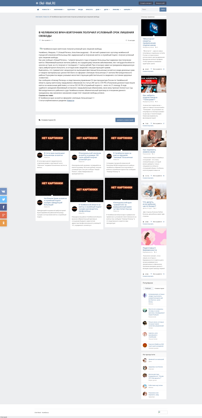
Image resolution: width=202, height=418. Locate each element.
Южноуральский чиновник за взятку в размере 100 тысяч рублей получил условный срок (90, 156)
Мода (80, 9)
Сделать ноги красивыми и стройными (153, 335)
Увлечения (58, 9)
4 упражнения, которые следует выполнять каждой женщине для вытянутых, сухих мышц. (156, 298)
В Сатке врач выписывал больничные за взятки (54, 154)
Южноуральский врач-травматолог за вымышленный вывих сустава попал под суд (122, 206)
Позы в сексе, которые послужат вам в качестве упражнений (156, 324)
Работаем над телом (156, 385)
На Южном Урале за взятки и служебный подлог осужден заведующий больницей (55, 201)
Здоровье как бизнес (156, 367)
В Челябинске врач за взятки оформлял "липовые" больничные (123, 155)
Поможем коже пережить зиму (154, 394)
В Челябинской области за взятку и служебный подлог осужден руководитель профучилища (90, 208)
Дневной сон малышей (156, 359)
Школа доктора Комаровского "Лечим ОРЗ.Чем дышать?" (156, 376)
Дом (97, 9)
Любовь (116, 9)
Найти (163, 9)
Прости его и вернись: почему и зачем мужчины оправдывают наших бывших (157, 312)
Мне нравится (47, 40)
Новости (45, 9)
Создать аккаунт (146, 3)
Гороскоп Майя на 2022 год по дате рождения (156, 345)
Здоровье (71, 9)
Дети (106, 9)
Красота (89, 9)
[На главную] (46, 3)
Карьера (127, 9)
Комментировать (148, 71)
